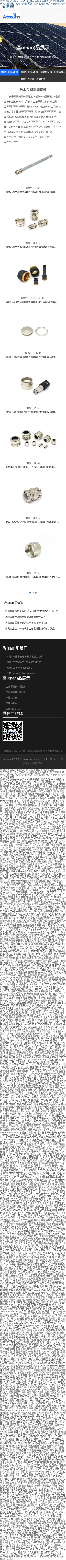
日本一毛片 (53, 1022)
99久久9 (38, 803)
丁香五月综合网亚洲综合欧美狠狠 (31, 1083)
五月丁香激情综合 (43, 1219)
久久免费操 (23, 1163)
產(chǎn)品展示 (26, 56)
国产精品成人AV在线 (44, 852)
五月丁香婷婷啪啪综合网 (40, 1007)
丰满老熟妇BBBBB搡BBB (13, 1130)
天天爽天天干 (15, 1172)
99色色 (19, 1455)
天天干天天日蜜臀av (21, 880)
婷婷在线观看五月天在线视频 (31, 821)
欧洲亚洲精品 (51, 1408)
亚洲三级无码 (7, 1292)
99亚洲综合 (22, 1285)
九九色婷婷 (26, 1238)
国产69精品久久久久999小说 (21, 1243)
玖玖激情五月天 (14, 1474)
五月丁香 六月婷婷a (16, 1278)
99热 (57, 1203)
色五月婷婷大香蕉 (33, 1518)
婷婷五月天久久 (26, 1193)
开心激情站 (35, 1339)
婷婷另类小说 (56, 1396)
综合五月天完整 (19, 1490)
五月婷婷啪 (28, 1019)
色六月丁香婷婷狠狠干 (25, 1528)
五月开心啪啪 (23, 859)
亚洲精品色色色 (46, 1266)
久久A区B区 (42, 996)
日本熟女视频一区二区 (12, 1398)
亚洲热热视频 (11, 1297)
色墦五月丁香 (47, 1255)
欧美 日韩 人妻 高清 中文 (32, 1012)
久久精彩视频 (31, 1344)
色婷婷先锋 (10, 1386)
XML (40, 763)
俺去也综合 (21, 784)
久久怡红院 (53, 1198)
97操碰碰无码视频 (15, 1391)
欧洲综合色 (33, 1102)
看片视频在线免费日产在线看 (28, 793)
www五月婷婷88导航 (46, 1019)
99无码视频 (58, 847)
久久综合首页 (25, 803)
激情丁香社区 (7, 859)
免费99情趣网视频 (50, 1431)
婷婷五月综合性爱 (31, 1346)
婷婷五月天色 (45, 972)
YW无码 (10, 982)
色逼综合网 (21, 1377)
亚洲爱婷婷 (35, 1064)
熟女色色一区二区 (13, 845)
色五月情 (30, 996)
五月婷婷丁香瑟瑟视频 (23, 1434)
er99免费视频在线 (18, 854)
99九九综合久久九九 (29, 1492)
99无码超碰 (25, 1055)
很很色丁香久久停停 (38, 1311)
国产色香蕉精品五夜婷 (16, 937)
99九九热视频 (7, 1401)
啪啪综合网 (30, 939)
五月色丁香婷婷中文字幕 (26, 814)
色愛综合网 (46, 781)
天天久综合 (45, 982)
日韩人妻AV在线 (33, 1248)
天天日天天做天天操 (25, 1040)
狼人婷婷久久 (56, 1245)
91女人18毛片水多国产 (46, 1426)
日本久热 (48, 803)
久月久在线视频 (55, 944)
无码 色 (26, 930)
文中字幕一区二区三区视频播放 (20, 805)
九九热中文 (52, 1299)
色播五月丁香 (29, 923)
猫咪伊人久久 (46, 1191)
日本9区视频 (12, 1151)
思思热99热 (6, 1080)
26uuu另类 (16, 1198)
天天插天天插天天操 (51, 1036)
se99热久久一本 (24, 1469)
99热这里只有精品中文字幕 (38, 1095)
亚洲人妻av (24, 967)
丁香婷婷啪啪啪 (50, 1165)
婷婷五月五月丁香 (20, 901)
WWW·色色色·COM (28, 946)
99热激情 (5, 1356)
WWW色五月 (40, 1466)
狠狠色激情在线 (16, 1017)
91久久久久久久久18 (20, 1229)
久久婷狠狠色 (53, 800)
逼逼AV (8, 1528)
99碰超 (50, 1509)
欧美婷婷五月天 (43, 1024)
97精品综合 (6, 897)
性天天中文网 (48, 1492)
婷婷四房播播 (24, 1264)
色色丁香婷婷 (28, 906)
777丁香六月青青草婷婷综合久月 (37, 1118)
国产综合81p (33, 1349)
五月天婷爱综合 (21, 1384)
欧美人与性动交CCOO (15, 970)
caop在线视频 (36, 892)
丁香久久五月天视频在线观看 (33, 916)
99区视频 (29, 812)
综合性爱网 (6, 1379)
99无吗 (55, 1405)
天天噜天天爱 (48, 817)
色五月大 (18, 979)
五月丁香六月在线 (45, 1297)
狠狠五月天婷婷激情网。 (19, 1426)
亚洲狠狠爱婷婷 (46, 1379)
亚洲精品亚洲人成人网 (29, 1321)
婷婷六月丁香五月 (9, 1062)
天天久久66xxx (16, 1542)
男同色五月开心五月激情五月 (19, 1507)
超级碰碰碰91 (55, 1547)
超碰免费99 (49, 885)
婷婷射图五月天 (30, 781)
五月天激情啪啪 (37, 1127)
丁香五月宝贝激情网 (24, 953)
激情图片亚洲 (11, 852)
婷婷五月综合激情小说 (29, 1186)
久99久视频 (29, 1031)
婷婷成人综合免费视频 (25, 810)
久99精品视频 (7, 1438)
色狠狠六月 (12, 1257)
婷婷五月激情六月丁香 (39, 1116)
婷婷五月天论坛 (55, 1059)
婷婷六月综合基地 (29, 1078)
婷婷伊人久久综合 (31, 1120)
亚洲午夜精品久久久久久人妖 (41, 1017)
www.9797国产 (14, 1325)
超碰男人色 (10, 918)
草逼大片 (13, 807)
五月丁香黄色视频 (27, 1168)
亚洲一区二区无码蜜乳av (44, 1537)
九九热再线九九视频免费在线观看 (47, 911)
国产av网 (59, 1219)
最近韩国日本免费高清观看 (38, 1474)
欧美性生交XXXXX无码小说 (20, 1332)
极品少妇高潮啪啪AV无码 (24, 1085)
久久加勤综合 (58, 1530)
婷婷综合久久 (25, 1252)
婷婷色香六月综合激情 (51, 1448)
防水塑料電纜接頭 (52, 751)
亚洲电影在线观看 (31, 1485)
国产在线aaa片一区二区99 (32, 1047)
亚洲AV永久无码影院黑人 (47, 1551)
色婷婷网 (13, 1276)
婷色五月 (18, 1210)
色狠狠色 (4, 1095)
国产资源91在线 (55, 1353)
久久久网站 (36, 1071)
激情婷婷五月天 (8, 1492)
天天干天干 (19, 1007)
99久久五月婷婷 (16, 826)
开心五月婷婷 (54, 1047)
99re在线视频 (7, 1219)
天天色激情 (15, 1266)
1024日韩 (50, 1514)
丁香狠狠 (59, 1191)
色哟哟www (53, 1375)
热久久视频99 (19, 786)
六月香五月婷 (36, 1285)
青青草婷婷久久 (34, 1408)
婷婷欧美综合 (13, 1283)
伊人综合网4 (42, 1193)
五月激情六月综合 (35, 1290)
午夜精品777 (51, 883)
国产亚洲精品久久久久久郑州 (26, 1005)
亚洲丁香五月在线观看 (45, 1123)
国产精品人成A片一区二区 (24, 1525)
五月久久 (44, 1158)
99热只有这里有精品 (27, 982)
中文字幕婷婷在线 (21, 965)
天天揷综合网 (24, 864)
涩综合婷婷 (35, 1422)
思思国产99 (58, 965)
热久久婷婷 (31, 1226)
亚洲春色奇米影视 (55, 1217)
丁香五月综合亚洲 (47, 1040)
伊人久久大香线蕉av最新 (33, 1111)
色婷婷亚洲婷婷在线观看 (42, 1175)
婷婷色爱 (33, 1184)
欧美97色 (18, 1080)
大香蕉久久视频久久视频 (41, 798)
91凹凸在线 (22, 1139)
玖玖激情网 (10, 878)
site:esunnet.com (25, 1389)
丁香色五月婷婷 (51, 1469)
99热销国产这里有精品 (36, 1010)
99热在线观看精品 (30, 1062)
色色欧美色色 (11, 1012)
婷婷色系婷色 (15, 993)
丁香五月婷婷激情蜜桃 (15, 1509)
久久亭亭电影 (55, 831)
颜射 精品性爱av (46, 784)
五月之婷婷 (26, 1090)
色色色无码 (30, 1144)
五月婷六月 (28, 927)
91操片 (45, 845)
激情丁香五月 (15, 951)
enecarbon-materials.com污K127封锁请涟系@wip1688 (35, 1410)
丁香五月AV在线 (39, 1539)
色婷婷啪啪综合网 (28, 1208)
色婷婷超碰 (58, 1116)
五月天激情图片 (22, 897)
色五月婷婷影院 (55, 1076)
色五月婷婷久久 (51, 1156)
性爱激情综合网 (19, 1353)
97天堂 (17, 1499)
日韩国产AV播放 (44, 1259)
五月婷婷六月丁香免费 (12, 1226)
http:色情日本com (42, 974)
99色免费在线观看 (39, 1530)
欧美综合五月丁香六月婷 (29, 836)
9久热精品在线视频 (10, 1532)
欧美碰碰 (46, 1368)
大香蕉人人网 (20, 1448)
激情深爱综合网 (19, 1405)
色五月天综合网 (19, 1481)
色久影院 (45, 1033)
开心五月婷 (56, 1436)
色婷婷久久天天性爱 (39, 1337)
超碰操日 (23, 1153)
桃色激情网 (30, 899)
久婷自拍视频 (25, 974)
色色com (60, 829)
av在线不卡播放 (56, 857)
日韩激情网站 (30, 1403)
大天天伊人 (51, 892)
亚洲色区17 (32, 1191)
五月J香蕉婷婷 (16, 1511)
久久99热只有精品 (30, 779)
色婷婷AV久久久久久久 (51, 1026)
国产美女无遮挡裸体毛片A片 (24, 850)
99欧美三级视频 (37, 913)
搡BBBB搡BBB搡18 (39, 1436)
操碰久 (51, 1003)
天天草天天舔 (18, 1521)
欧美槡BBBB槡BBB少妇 (39, 840)
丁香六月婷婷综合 (35, 1542)
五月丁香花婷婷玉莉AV (18, 847)
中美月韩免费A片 (9, 876)
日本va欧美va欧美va (17, 1328)
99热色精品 (6, 1431)
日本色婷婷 (53, 1043)
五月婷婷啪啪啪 (24, 1438)
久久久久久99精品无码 (23, 1304)
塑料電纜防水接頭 (29, 72)
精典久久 (56, 923)
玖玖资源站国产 (26, 1271)
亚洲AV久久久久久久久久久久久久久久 (33, 1203)
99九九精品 (53, 1351)
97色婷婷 (41, 906)
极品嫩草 (40, 1113)
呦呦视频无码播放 (29, 1306)
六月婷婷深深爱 (42, 1050)
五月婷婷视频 (56, 1092)
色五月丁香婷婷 (44, 1205)
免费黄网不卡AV (30, 1452)
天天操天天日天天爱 (21, 1466)
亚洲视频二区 (47, 829)
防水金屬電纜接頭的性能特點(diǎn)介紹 (26, 622)
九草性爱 (21, 1386)
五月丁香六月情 (49, 1306)
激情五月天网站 (19, 1184)
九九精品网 (6, 1087)
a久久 (12, 1022)
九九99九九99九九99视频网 (47, 1045)
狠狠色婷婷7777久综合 (25, 1502)
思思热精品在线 (27, 1288)
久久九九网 (25, 1276)
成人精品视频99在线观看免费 (48, 1459)
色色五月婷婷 (7, 838)
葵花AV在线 (25, 852)
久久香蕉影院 (39, 1363)
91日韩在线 (12, 1396)
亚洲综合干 (10, 1269)
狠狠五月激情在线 (13, 939)
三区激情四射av (49, 1231)
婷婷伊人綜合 (50, 1339)
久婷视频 (22, 788)
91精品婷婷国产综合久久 (50, 1556)
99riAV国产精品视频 (51, 833)
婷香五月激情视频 (13, 883)
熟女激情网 (40, 1090)
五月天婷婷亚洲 (26, 1205)
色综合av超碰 (33, 1057)
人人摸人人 (10, 1321)
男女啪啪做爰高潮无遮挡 (19, 1262)
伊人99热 (11, 1212)
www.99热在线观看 (41, 1471)
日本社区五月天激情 (27, 1158)
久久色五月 (14, 1149)
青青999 (46, 986)
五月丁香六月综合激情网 (21, 1245)
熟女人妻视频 (39, 831)
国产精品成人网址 (44, 927)
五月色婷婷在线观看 (37, 1450)
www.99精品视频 (39, 1149)
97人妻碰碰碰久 (49, 1273)
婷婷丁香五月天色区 (51, 814)
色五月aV (39, 1514)
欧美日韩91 (34, 1523)
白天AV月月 (48, 807)
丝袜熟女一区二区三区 (27, 1292)
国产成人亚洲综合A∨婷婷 (22, 932)
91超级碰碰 (54, 1516)
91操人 (12, 1372)
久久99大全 (49, 1130)
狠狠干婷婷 (49, 1248)
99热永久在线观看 (47, 932)
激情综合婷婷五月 (26, 1295)
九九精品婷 (21, 798)
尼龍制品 (40, 79)
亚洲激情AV (40, 1375)
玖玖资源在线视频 (41, 965)
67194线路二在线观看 (15, 991)
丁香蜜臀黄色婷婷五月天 (27, 1033)
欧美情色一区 (54, 998)
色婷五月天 (43, 1288)
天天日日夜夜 (11, 958)
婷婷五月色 (14, 1452)
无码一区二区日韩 (36, 1076)
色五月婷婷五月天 (13, 1457)
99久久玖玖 (44, 1080)
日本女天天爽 (15, 1144)
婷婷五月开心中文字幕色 (17, 963)
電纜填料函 (59, 72)
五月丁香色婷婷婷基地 (25, 1038)
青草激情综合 (26, 958)
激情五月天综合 (8, 1236)
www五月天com (12, 781)
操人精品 (26, 1299)
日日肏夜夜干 (37, 1066)
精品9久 (37, 1309)
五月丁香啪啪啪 (38, 1318)
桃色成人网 (32, 1342)
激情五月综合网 (30, 1255)
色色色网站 (25, 857)
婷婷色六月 (53, 1196)
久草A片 (20, 1488)
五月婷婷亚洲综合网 (41, 901)
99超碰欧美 (31, 1080)
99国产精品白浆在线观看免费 (38, 843)
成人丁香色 (40, 1497)
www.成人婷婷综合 (30, 1151)
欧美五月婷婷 (49, 984)
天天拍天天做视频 (20, 1539)
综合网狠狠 (30, 1210)
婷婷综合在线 (18, 1342)
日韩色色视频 (46, 1163)
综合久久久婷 (13, 1485)
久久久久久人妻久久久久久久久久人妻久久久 (32, 1428)
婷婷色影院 (57, 1377)
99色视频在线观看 (9, 1090)
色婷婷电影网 (20, 1422)
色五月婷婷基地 (37, 1224)
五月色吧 (21, 1450)
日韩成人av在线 (45, 1441)
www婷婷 (29, 1024)
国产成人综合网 (19, 1127)
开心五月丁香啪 (16, 1125)
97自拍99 (18, 1495)
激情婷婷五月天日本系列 (13, 1029)
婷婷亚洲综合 (23, 1022)
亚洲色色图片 (34, 786)
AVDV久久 (41, 1507)
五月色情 (13, 1078)
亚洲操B (10, 1445)
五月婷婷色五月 (8, 1483)
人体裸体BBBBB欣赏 (53, 1372)
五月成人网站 (47, 1179)
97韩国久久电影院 (53, 918)
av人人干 (48, 1200)
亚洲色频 (20, 1349)
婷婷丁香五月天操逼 (39, 1405)
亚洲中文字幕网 (16, 871)
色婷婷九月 (19, 1087)
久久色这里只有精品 (10, 1462)
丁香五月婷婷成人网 (30, 1132)
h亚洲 (38, 977)
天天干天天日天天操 (28, 1483)
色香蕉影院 (45, 1208)
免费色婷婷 (47, 779)
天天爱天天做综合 (35, 1196)
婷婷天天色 (50, 1518)
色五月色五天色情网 (54, 836)
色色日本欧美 (7, 1549)
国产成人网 (44, 923)
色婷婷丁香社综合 (25, 1549)
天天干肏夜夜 (23, 838)
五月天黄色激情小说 (42, 897)
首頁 (12, 56)
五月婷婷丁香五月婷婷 (32, 1313)
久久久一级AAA (27, 956)
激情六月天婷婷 (35, 1014)
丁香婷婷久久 (45, 1504)
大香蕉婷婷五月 (39, 859)
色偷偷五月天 (15, 1024)
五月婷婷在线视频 (43, 1238)
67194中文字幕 (42, 1182)
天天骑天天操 (45, 805)
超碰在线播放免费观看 (12, 1248)
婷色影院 (57, 1457)
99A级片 (29, 1113)
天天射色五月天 (56, 906)
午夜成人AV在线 (17, 1102)
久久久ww (56, 1311)
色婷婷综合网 (52, 1391)
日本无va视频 (24, 1269)
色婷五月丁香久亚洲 (10, 1478)
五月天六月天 (50, 1071)
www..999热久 (26, 1297)
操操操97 (28, 1325)
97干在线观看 (18, 1076)
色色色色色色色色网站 (25, 1379)
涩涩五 (41, 1295)
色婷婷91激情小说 (20, 1471)
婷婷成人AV (54, 1281)
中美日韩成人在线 (20, 944)
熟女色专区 (46, 967)
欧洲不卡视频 (57, 1144)
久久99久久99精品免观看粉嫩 (24, 1231)
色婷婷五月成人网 (33, 883)
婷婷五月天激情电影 (28, 829)
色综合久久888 (8, 1295)
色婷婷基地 (36, 1401)
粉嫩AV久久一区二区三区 (48, 866)
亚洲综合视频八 (19, 1175)
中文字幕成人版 (16, 1057)
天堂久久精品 (17, 1036)
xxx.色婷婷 (42, 956)
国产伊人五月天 (49, 819)
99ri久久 (44, 1521)
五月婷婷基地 (44, 1304)
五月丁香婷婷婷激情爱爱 (21, 1302)
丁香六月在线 (31, 1097)
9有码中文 (47, 937)
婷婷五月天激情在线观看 (26, 819)
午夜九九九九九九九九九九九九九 (41, 1160)
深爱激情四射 (25, 1375)
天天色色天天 (52, 1135)
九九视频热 (10, 1003)
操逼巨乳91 (25, 1045)
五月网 (25, 1149)
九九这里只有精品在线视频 (27, 960)
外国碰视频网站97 (47, 1243)
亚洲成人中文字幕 (45, 1554)
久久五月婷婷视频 (47, 1109)
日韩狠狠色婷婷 (19, 934)
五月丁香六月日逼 (38, 1358)
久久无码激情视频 (17, 1335)
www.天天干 (50, 1365)
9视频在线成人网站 (28, 1142)
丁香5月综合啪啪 (27, 1236)
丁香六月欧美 (31, 1457)
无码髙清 (60, 871)
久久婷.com (47, 1102)
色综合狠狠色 (15, 1556)
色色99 (59, 1031)
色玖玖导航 (46, 1344)
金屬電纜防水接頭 (9, 72)
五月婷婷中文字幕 (38, 1328)
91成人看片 (43, 1544)
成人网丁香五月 (44, 1434)
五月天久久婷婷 (48, 946)
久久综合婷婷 (11, 1208)
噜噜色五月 (12, 956)
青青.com (60, 1085)
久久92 (59, 887)
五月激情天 (38, 1264)
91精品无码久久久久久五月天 (31, 1547)
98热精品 (26, 1123)
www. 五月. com (8, 1193)
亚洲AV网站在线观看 (35, 1198)
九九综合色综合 (27, 1544)
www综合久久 (13, 930)
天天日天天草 (33, 1125)
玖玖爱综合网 (47, 1184)
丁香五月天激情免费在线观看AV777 (41, 904)
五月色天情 (17, 1095)
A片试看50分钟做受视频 (44, 1106)
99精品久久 (36, 1200)
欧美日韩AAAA (47, 1525)
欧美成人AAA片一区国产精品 (15, 831)
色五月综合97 (13, 1120)
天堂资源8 (42, 876)
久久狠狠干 (35, 984)
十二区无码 (31, 1488)
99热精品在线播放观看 (45, 1269)
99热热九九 (6, 972)
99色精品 (42, 1476)
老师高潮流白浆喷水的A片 (40, 871)
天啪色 (44, 1292)
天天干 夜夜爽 (30, 951)
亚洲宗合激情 (57, 1450)
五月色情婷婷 (7, 1285)
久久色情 (8, 996)
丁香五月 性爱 (7, 1450)
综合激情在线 (11, 1544)
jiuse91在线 (6, 1554)
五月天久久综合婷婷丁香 (43, 1323)
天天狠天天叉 (23, 1370)
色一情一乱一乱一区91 (51, 1398)
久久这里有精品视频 (50, 878)
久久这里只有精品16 (46, 812)
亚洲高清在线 (39, 857)
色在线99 (53, 1466)
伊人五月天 (35, 937)
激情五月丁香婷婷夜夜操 (50, 1283)
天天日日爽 (51, 1014)
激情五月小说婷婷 (9, 779)
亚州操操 (4, 1116)
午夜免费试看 (32, 1146)
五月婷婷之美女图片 (30, 807)
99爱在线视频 (7, 1363)
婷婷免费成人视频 (13, 812)
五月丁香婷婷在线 (54, 1233)
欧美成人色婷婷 (56, 1212)
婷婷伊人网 (44, 1403)
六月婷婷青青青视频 (20, 1330)
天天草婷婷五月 (37, 1509)
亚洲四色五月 (29, 887)
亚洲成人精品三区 (9, 1118)
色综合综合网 (30, 1026)
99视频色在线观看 (29, 890)
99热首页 (22, 918)
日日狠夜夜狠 (29, 1266)
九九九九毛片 (48, 1146)
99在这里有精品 (55, 1127)
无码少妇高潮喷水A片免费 (34, 873)
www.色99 (59, 1532)
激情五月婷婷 (49, 1485)
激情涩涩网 (10, 1476)
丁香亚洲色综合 (8, 1375)
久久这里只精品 (33, 1511)
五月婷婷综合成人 (41, 1229)
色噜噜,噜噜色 (38, 944)
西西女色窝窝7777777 (38, 826)
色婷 (31, 854)
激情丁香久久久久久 (52, 1481)
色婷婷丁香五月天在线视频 (41, 1137)
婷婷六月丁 (30, 1109)
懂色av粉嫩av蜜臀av (31, 885)
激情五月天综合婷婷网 (18, 1106)
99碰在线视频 (13, 1019)
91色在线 (56, 1544)
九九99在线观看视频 (35, 861)
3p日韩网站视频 (45, 887)
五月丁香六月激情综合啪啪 (34, 1396)
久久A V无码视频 (12, 1156)
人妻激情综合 (37, 800)
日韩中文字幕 (13, 791)
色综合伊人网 (18, 1250)
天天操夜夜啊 (7, 1215)
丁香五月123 (17, 1281)
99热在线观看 (15, 1109)
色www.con (40, 1325)
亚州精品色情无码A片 (15, 1059)
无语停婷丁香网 (44, 953)
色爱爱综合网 (38, 963)
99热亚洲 (16, 1415)
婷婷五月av (24, 1412)
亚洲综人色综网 (34, 1365)
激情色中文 (39, 1351)
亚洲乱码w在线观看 (36, 1281)
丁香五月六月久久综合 (32, 1217)
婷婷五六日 (44, 810)
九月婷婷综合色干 (32, 1156)
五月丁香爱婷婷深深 (27, 878)
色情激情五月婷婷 (22, 1351)
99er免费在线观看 (26, 796)
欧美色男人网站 (35, 1233)
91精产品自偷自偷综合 (50, 909)
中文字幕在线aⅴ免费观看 (27, 1165)
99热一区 (52, 1382)
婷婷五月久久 (50, 960)
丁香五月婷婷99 (24, 1215)
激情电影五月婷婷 (30, 1361)
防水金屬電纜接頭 (32, 751)
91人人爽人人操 (50, 1186)
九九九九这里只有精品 (42, 824)
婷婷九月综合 (25, 1000)
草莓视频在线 (13, 1123)
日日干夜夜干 (49, 1132)
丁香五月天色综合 (28, 1257)
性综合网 (23, 913)
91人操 (3, 1078)
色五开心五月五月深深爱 (39, 1250)
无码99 (37, 1469)
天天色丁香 (10, 864)
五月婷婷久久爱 (12, 1299)
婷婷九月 (50, 1276)
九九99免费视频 (32, 1172)
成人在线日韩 (50, 786)
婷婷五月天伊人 (48, 1452)
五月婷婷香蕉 (24, 1177)
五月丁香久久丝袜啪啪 (48, 1549)
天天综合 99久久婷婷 (17, 1530)
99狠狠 (17, 1050)
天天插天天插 (27, 1417)
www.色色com (18, 1116)
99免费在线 (40, 1043)
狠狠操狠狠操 (21, 1339)
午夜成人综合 (56, 1292)
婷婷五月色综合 (50, 1412)
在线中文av (6, 1558)
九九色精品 (45, 1457)
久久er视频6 (42, 1271)
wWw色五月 (10, 974)
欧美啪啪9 (28, 1462)
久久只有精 (32, 1521)
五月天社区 (43, 1144)
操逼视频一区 (33, 1368)
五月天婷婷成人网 (45, 1332)
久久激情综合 (11, 824)
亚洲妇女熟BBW (27, 1170)
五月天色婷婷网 (55, 1224)
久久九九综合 (54, 1302)
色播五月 (47, 1172)
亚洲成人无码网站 (28, 1179)
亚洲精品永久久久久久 (36, 1455)
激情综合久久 (35, 1130)
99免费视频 (10, 829)
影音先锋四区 (39, 1003)
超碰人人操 (45, 993)
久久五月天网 (56, 1490)
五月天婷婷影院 (16, 1290)
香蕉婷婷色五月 (42, 1438)
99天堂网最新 (15, 861)
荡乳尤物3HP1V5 (23, 1309)
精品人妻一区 (29, 1499)
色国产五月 (33, 817)
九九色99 (42, 1236)
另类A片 (24, 1200)
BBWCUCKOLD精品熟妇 (46, 1055)
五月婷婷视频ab (35, 1029)
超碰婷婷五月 (49, 1125)
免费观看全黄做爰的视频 (41, 1445)
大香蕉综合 (39, 1330)
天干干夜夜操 (43, 1417)
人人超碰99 (22, 984)
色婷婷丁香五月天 (54, 894)
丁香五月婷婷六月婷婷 (29, 1372)
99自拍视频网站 (12, 904)
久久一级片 (59, 781)
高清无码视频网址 (44, 1389)
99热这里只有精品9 (51, 1523)
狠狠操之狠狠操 (28, 1189)
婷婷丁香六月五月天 (16, 1436)
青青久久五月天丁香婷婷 (40, 1394)
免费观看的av (19, 1014)
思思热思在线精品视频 (27, 833)
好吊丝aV (9, 1040)
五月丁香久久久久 (9, 1535)
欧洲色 (3, 1452)
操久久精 (54, 1521)
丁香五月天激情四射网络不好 (41, 869)
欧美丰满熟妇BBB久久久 (44, 1384)
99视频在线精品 (47, 1535)
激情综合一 (47, 1073)
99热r (7, 923)
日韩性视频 (53, 963)
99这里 (35, 967)
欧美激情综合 (24, 1003)
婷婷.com (50, 788)
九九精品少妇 (57, 1069)
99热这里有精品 (50, 1120)
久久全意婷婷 (32, 949)
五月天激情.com (45, 1031)
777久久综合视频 (16, 1368)
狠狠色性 (11, 1052)
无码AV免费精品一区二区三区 (39, 1316)
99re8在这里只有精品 (11, 1518)
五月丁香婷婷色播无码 (15, 1358)
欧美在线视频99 (52, 958)
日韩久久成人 (7, 784)
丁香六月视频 (11, 857)
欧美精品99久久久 (38, 934)
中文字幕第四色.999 (21, 1551)
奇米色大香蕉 (35, 918)
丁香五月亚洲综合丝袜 (50, 1189)
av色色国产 (6, 1222)
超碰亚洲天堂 (47, 1495)
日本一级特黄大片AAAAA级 (25, 1073)
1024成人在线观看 (32, 1478)
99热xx (3, 850)
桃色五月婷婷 (41, 1104)
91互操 (10, 798)
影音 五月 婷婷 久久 (10, 1255)
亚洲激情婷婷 (39, 1212)
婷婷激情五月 (32, 1431)
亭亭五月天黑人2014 (17, 1419)
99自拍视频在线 (8, 913)
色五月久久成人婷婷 (39, 1377)
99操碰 (38, 958)
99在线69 (21, 1445)
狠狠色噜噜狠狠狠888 (51, 1078)
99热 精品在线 (23, 1363)
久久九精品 (45, 1342)
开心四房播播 (58, 1158)
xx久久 (57, 840)
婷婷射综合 (19, 1196)
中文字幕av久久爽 (22, 1182)
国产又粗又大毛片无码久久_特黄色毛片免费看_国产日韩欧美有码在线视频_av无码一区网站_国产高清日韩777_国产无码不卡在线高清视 (32, 774)
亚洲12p (51, 970)
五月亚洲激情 (20, 892)
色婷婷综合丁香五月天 (18, 1099)
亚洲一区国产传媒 (13, 899)
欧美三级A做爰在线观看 (21, 866)
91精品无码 (6, 1007)
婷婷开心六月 (11, 1288)
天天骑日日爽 (31, 993)
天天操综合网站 (25, 1052)
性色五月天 (19, 1222)
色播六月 (33, 1448)
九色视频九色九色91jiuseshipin (32, 1069)
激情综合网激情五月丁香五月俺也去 (45, 1087)
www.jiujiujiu (40, 1252)
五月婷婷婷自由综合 (10, 909)
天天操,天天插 (45, 1499)
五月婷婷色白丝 (50, 1278)
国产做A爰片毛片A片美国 (21, 1441)
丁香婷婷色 (26, 1043)
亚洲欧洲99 (17, 1097)
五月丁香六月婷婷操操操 (44, 838)
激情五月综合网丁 (18, 1064)
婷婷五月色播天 (55, 1090)
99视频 (60, 970)
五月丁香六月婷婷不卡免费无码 (36, 1424)
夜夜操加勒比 (18, 1365)
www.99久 (9, 1139)
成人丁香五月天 (8, 946)
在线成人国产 (46, 1085)
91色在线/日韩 (23, 986)
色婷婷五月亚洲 (45, 939)
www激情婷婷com (9, 1217)
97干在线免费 (36, 788)
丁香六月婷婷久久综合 (36, 1464)
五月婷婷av (22, 894)
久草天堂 (37, 864)
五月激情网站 (34, 920)
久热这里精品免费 (47, 1170)
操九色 (32, 784)
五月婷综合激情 (56, 1252)
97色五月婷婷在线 (18, 1337)
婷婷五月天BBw (21, 1537)
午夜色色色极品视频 (52, 1361)
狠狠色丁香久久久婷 (48, 796)
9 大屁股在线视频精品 (25, 972)
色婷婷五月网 (54, 913)
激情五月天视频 (53, 1313)
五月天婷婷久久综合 (28, 1443)
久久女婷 (11, 1177)
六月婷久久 (50, 1005)
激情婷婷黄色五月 (54, 1429)
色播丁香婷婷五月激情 (36, 979)
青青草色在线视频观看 (12, 1092)
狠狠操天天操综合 (44, 854)
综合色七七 (35, 1419)
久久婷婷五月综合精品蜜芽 (18, 998)
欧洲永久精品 (45, 1168)
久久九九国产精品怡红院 (17, 1382)
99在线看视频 (55, 1111)
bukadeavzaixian (9, 1132)
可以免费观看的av (50, 949)
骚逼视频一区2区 (9, 890)
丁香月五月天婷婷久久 (12, 1113)
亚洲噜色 (17, 1026)
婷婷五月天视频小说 (50, 1142)
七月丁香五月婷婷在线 (15, 1224)
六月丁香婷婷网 (27, 876)
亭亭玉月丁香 (36, 894)
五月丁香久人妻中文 (50, 890)
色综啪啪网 (21, 911)
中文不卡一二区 (24, 1219)
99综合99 (24, 824)
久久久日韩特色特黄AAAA (46, 1177)
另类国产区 (35, 1139)
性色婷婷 (19, 996)
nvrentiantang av (9, 977)
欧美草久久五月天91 (40, 1153)
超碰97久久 (37, 1135)
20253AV (36, 930)
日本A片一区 (24, 1212)
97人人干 (9, 1318)
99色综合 (55, 1271)
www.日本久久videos (29, 1273)
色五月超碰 (55, 1358)
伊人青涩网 (39, 998)
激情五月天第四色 (26, 1476)
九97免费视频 (13, 927)
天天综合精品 (55, 1476)
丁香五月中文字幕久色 (12, 1146)
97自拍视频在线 (14, 1010)
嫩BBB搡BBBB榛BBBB (47, 1462)
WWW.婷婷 (6, 960)
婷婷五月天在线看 (47, 1528)
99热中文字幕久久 (52, 1419)
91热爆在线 (31, 1398)
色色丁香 (42, 899)
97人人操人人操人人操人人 (32, 1516)
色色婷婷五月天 (50, 1346)
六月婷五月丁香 (29, 989)
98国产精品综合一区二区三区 (37, 1532)
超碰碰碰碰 (38, 1276)
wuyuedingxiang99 (18, 1323)
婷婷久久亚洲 (47, 1257)
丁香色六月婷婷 (37, 970)
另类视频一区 (13, 887)
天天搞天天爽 (11, 1055)
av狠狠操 (11, 800)
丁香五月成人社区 (43, 1262)
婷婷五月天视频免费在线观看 (26, 942)
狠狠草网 (36, 1412)
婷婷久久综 (45, 951)
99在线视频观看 (18, 1523)
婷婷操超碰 (40, 880)
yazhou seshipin (36, 1059)
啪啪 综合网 (22, 1401)
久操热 (34, 1163)
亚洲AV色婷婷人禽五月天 (41, 1386)
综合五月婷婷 (29, 1283)
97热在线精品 (23, 1135)
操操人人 (21, 920)
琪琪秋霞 (11, 1104)
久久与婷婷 (10, 1264)
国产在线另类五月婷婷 (25, 1504)
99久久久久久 (39, 1022)
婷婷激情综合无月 (9, 873)
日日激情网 (10, 796)
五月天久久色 (32, 1495)
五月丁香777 (29, 909)
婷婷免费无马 (38, 1382)
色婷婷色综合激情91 (33, 925)
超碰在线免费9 (24, 1104)
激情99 (17, 1346)
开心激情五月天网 (41, 847)
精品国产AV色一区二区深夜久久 (38, 791)
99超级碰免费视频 (38, 991)
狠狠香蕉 (40, 1302)
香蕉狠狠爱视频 (8, 967)
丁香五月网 (31, 1092)
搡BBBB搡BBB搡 (29, 1535)
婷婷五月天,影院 (54, 1113)
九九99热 (16, 1356)
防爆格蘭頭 (46, 72)
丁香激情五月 (49, 1321)
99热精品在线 (52, 1066)
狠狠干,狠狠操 (7, 920)
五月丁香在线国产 (52, 930)
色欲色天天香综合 (52, 920)
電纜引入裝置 (27, 79)
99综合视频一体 (30, 1415)
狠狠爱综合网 (32, 1036)
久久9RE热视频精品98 (23, 1259)
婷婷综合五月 (56, 873)
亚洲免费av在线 (35, 1391)
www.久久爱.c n (32, 845)
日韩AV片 (16, 923)
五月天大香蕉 (55, 1502)
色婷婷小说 (23, 800)
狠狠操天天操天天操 (37, 1222)
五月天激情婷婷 (42, 1000)
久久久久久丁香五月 (33, 1356)
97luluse (36, 986)
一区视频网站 (38, 1370)
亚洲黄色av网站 (8, 1412)
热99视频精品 (26, 977)
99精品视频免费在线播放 (24, 1240)
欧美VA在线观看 (24, 1514)
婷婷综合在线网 (50, 1151)
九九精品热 (46, 1415)
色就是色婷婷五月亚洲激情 (14, 1071)
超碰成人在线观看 (51, 1064)
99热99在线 (54, 899)
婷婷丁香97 (6, 1033)
